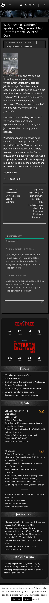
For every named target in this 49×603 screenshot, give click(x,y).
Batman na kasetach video (16, 506)
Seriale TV (27, 46)
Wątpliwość (10, 451)
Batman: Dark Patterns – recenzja (20, 454)
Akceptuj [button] (16, 599)
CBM (14, 172)
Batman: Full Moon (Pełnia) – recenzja (21, 478)
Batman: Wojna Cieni (14, 420)
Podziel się (14, 178)
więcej (35, 599)
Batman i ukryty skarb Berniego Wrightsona (24, 475)
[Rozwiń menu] (9, 5)
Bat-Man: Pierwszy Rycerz (16, 411)
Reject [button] (27, 599)
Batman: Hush (11, 417)
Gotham (18, 46)
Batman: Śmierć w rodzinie (16, 441)
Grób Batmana (11, 414)
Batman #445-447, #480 (16, 438)
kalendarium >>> (16, 573)
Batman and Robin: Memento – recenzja (22, 481)
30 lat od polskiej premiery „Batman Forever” (24, 485)
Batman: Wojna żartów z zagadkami (21, 435)
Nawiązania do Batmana (15, 503)
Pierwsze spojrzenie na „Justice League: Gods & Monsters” (13, 195)
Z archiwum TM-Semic (15, 500)
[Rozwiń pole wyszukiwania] (44, 5)
